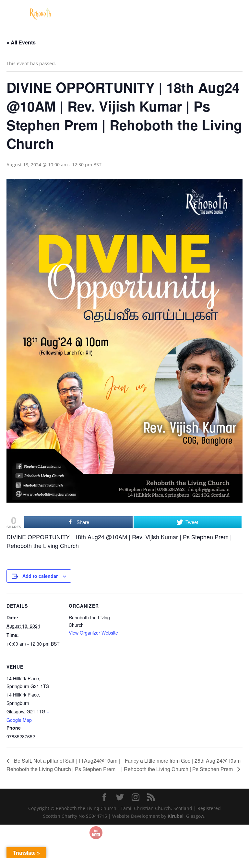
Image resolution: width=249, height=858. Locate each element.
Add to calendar (40, 576)
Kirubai (176, 816)
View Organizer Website (93, 632)
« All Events (21, 42)
